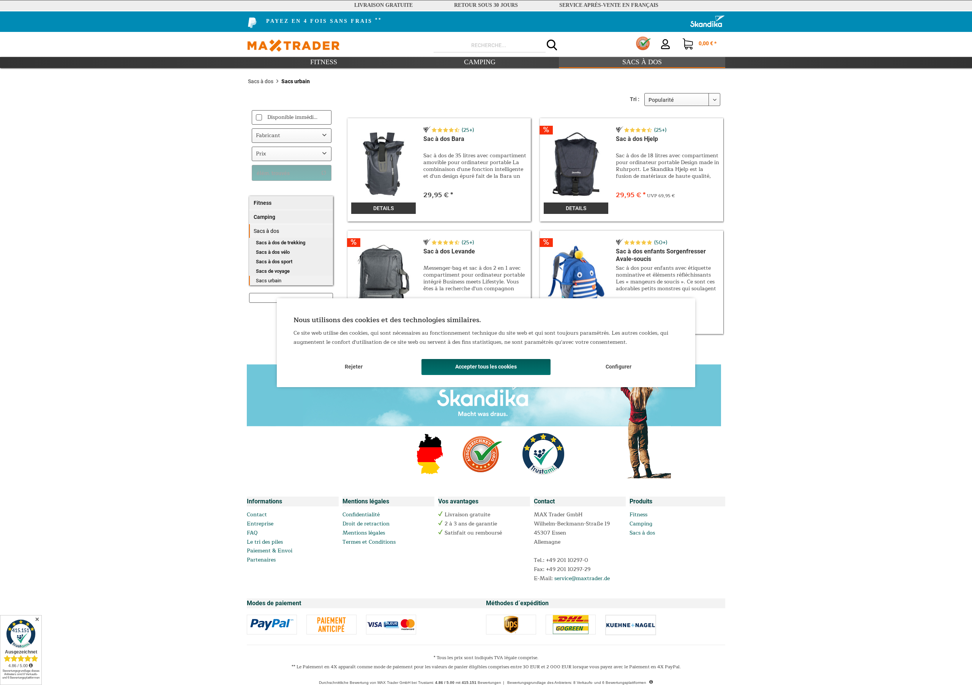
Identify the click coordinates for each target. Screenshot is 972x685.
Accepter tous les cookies (486, 367)
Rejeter (354, 367)
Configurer (618, 367)
